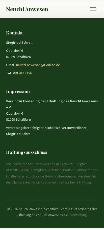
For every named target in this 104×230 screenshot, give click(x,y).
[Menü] (93, 9)
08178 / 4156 (22, 73)
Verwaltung (78, 214)
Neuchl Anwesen (27, 9)
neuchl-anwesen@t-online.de (38, 65)
